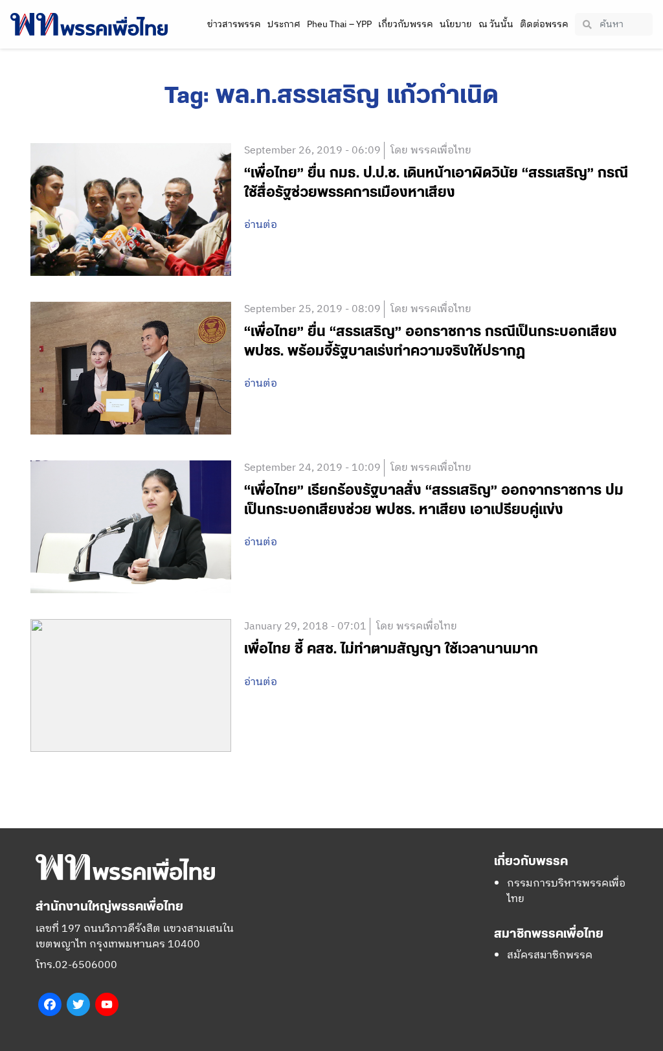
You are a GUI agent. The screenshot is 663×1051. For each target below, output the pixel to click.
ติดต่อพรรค (544, 24)
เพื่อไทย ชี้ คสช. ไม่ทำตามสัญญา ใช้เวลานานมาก (391, 649)
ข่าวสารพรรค (234, 24)
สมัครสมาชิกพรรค (549, 955)
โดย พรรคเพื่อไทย (430, 150)
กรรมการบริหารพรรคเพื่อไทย (566, 891)
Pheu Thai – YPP (339, 24)
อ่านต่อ (260, 225)
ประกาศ (283, 24)
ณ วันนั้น (495, 24)
